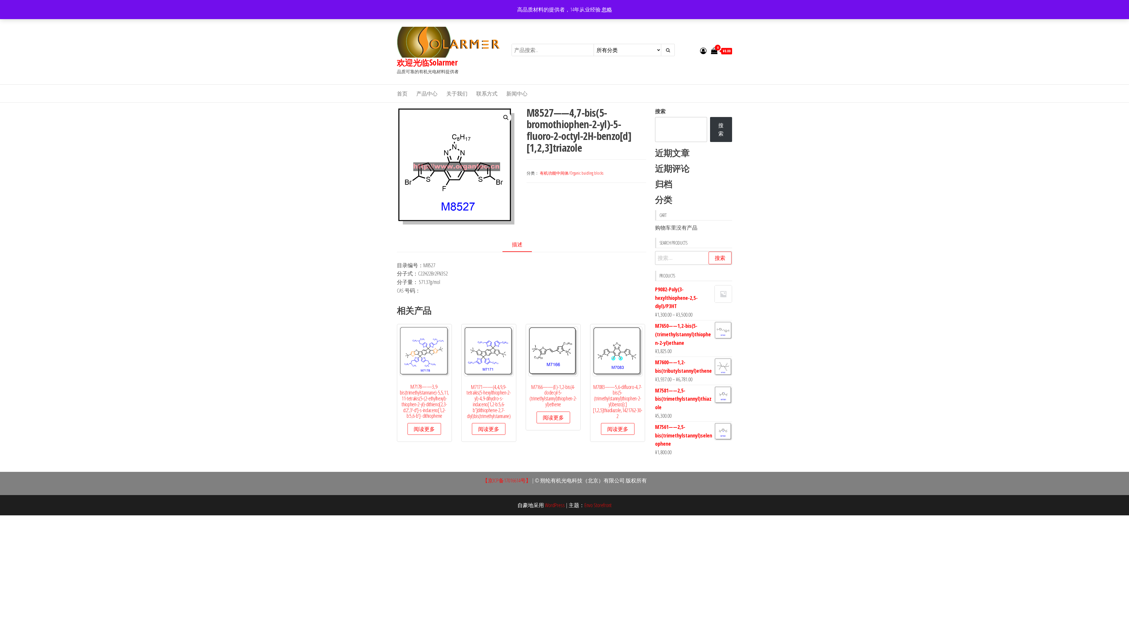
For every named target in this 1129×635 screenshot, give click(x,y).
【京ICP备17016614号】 (506, 480)
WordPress (555, 505)
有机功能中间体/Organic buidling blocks (571, 173)
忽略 (607, 9)
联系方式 (486, 93)
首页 (402, 93)
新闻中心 (516, 93)
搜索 (660, 111)
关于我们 (456, 93)
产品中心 (426, 93)
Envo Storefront (598, 505)
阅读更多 (424, 428)
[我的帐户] (703, 50)
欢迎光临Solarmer (427, 62)
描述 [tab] (517, 244)
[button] (506, 117)
